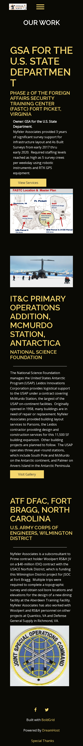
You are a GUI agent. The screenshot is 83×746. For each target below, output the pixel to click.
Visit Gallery (27, 474)
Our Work (41, 23)
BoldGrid (48, 720)
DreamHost (51, 730)
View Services (28, 182)
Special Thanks (42, 741)
